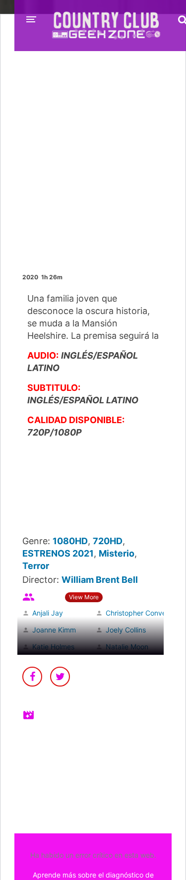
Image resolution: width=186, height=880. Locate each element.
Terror (35, 566)
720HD (108, 541)
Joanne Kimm (54, 630)
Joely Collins (126, 630)
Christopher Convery (139, 613)
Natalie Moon (127, 646)
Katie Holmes (53, 646)
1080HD (70, 541)
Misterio (116, 553)
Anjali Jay (47, 613)
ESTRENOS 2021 (58, 553)
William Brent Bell (100, 579)
